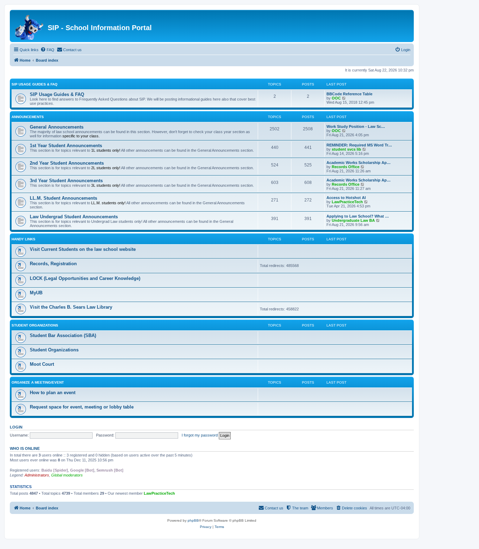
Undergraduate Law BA (353, 220)
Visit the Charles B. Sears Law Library (71, 307)
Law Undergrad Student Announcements (74, 216)
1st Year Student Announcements (66, 145)
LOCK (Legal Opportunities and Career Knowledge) (85, 278)
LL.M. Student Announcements (63, 198)
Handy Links (23, 239)
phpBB (193, 520)
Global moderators (67, 475)
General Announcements (56, 127)
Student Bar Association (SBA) (63, 335)
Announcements (28, 117)
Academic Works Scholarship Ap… (358, 162)
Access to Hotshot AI (346, 197)
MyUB (36, 292)
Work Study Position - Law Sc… (355, 126)
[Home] (30, 26)
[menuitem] (47, 50)
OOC (336, 98)
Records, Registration (53, 263)
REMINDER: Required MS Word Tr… (359, 145)
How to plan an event (52, 392)
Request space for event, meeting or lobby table (82, 407)
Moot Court (42, 364)
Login (16, 427)
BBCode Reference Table (349, 94)
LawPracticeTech (347, 202)
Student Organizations (35, 325)
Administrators (37, 475)
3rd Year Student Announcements (66, 180)
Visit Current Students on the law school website (83, 249)
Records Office (345, 167)
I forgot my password (200, 435)
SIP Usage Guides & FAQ (35, 84)
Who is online (25, 448)
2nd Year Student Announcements (67, 163)
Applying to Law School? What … (357, 216)
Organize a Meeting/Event (38, 382)
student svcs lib (346, 149)
